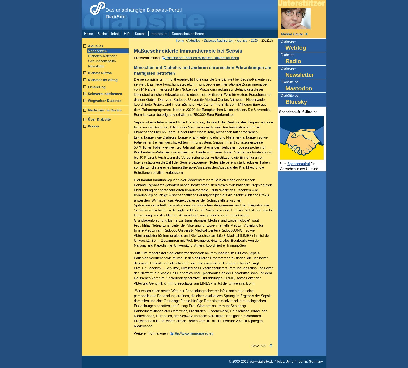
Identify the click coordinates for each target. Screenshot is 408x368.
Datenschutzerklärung (188, 33)
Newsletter (96, 66)
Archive (242, 40)
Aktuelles (95, 46)
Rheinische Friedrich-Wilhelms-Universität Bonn (202, 58)
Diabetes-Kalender (102, 56)
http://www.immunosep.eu (193, 333)
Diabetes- (293, 45)
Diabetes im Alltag (103, 80)
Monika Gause (292, 34)
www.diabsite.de (262, 361)
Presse (93, 126)
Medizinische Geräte (105, 110)
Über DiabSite (99, 119)
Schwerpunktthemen (105, 94)
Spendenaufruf (298, 164)
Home (88, 33)
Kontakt (140, 33)
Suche (102, 33)
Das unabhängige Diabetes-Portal (144, 13)
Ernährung (97, 87)
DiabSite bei (296, 86)
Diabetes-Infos (100, 73)
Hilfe (127, 33)
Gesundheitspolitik (102, 61)
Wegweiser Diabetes (104, 101)
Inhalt (115, 33)
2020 (254, 40)
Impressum (159, 33)
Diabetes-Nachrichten (218, 40)
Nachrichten (97, 51)
